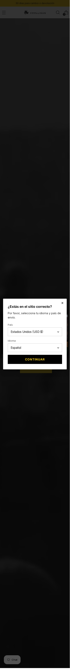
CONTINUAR (35, 359)
